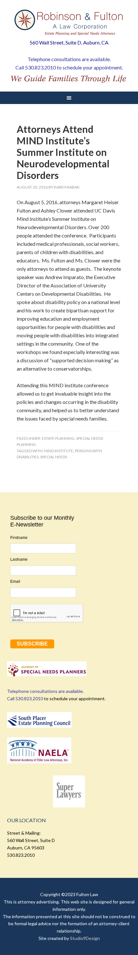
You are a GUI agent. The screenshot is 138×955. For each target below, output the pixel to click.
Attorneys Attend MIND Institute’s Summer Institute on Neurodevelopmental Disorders (63, 152)
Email (15, 581)
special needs (53, 456)
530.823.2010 (40, 67)
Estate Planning (58, 438)
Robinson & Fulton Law (69, 22)
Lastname (19, 559)
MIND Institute (58, 450)
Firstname (19, 537)
